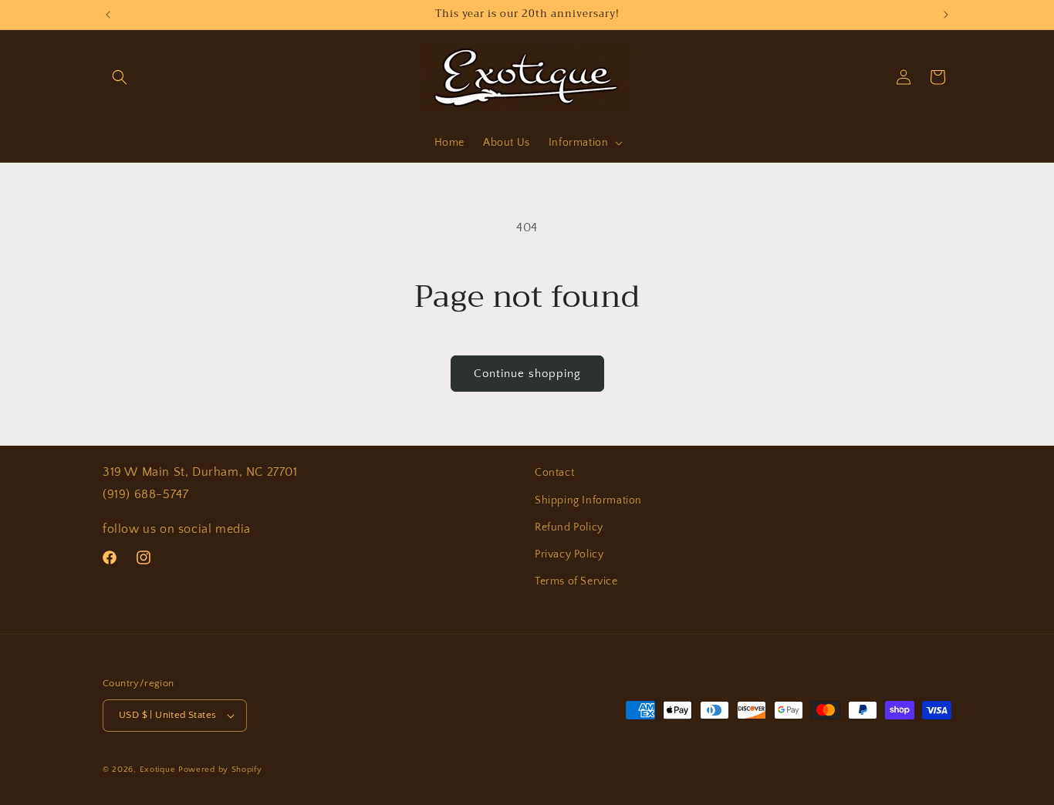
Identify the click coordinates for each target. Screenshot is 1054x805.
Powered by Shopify (220, 769)
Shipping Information (588, 500)
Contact (554, 472)
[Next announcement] (946, 14)
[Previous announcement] (108, 14)
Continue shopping (527, 373)
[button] (120, 77)
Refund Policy (569, 527)
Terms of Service (576, 581)
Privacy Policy (569, 554)
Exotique (158, 769)
